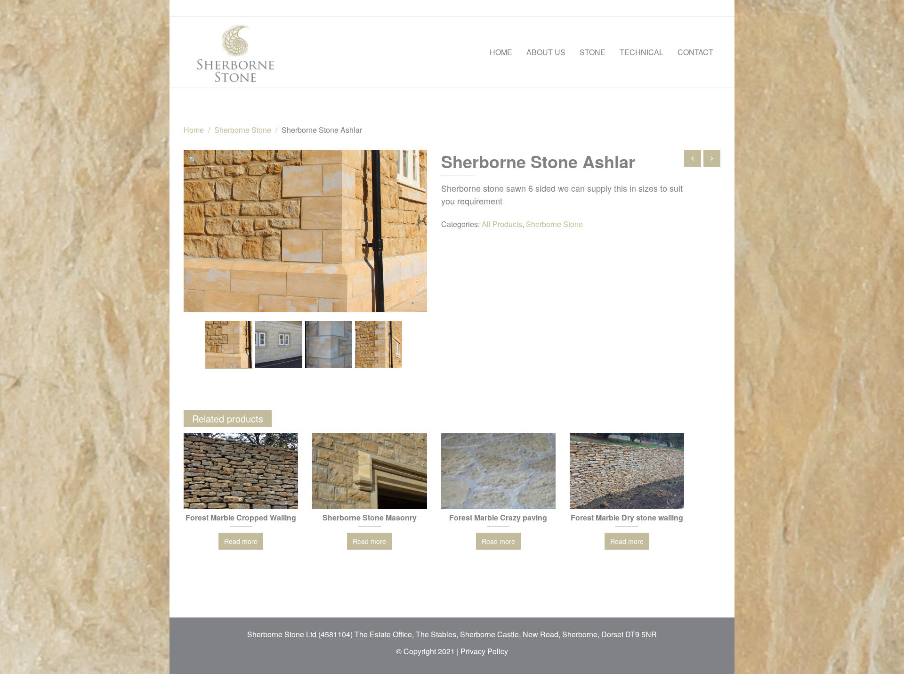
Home (501, 52)
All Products (502, 224)
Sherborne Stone (242, 129)
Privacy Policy (484, 651)
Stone (592, 52)
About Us (545, 52)
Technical (641, 52)
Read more (241, 541)
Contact (695, 52)
